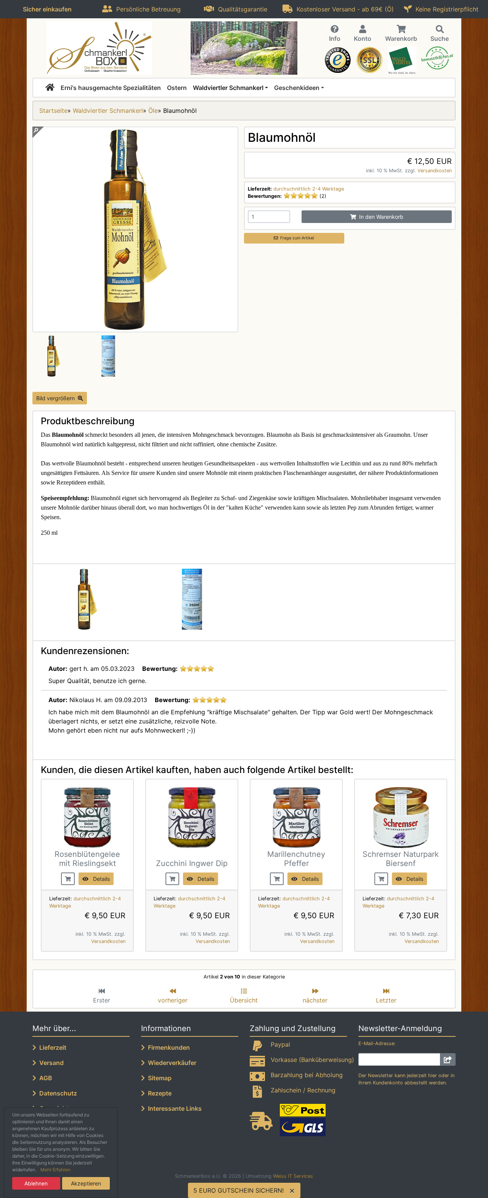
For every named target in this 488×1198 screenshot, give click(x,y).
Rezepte (158, 1093)
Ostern (177, 87)
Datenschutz (56, 1093)
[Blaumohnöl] (135, 328)
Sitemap (158, 1078)
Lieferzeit (51, 1047)
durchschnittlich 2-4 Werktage (308, 189)
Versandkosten (434, 170)
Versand (50, 1062)
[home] (50, 87)
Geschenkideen (296, 87)
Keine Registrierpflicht (445, 9)
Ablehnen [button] (36, 1183)
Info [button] (334, 38)
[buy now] (68, 878)
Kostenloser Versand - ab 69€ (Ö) (343, 9)
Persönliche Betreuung (146, 9)
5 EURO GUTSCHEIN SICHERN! (238, 1190)
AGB (44, 1078)
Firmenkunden (167, 1047)
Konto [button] (362, 38)
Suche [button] (439, 38)
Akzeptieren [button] (86, 1183)
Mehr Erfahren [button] (55, 1169)
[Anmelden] (448, 1059)
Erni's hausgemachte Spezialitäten (111, 87)
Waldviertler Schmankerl (228, 87)
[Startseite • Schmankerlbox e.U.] (99, 48)
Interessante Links (173, 1108)
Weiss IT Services (293, 1176)
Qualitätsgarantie (240, 9)
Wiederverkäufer (170, 1062)
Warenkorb (401, 38)
